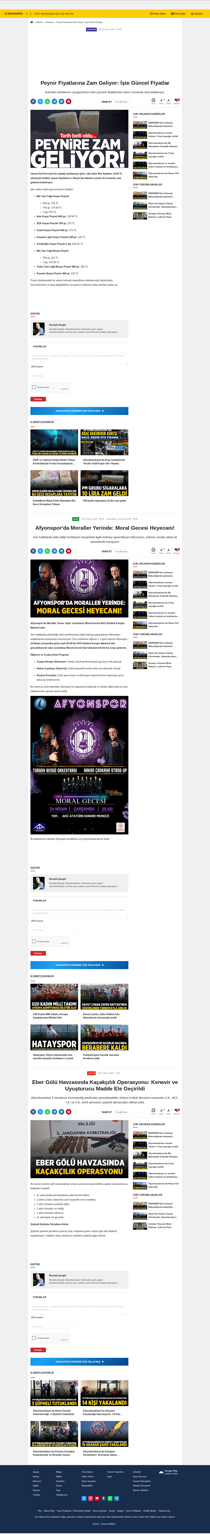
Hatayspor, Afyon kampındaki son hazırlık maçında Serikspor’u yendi (53, 1057)
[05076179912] (110, 1498)
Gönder (38, 399)
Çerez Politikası (133, 1511)
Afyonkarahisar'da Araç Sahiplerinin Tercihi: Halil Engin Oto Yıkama (104, 462)
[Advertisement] (105, 55)
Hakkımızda (164, 1511)
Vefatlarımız (62, 1495)
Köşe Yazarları (89, 1481)
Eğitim (59, 1476)
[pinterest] (68, 101)
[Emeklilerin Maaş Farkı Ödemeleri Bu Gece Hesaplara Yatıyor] (54, 483)
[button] (30, 13)
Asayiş (36, 1472)
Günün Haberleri (115, 1472)
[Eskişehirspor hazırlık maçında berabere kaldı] (104, 1037)
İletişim (120, 1511)
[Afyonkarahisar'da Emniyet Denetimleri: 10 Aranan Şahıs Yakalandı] (104, 1434)
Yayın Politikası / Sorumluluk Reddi (73, 1511)
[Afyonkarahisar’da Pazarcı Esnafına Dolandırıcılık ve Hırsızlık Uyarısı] (54, 1434)
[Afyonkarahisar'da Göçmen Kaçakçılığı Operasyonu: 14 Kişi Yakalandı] (104, 1393)
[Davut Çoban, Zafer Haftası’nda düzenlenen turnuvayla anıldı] (104, 997)
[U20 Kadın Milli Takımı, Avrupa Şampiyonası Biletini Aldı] (54, 997)
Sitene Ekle (49, 1511)
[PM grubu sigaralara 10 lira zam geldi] (104, 483)
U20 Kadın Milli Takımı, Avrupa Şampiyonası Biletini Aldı (50, 1016)
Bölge (59, 1472)
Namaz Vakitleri (140, 1490)
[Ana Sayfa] (31, 22)
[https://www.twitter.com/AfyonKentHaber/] (84, 1498)
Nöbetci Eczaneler (142, 1485)
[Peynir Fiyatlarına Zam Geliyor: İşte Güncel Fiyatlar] (79, 139)
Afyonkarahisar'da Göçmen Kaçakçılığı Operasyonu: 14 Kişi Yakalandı (101, 1412)
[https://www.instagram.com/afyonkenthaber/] (90, 1498)
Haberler (39, 22)
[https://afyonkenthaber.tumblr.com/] (103, 1498)
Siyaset (36, 1490)
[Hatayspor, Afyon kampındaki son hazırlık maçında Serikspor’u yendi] (54, 1037)
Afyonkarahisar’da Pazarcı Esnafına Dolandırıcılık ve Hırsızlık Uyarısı (54, 1453)
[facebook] (33, 101)
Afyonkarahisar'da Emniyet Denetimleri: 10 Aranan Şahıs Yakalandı (100, 1453)
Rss (40, 1511)
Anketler (137, 1472)
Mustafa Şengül (57, 324)
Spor (58, 1490)
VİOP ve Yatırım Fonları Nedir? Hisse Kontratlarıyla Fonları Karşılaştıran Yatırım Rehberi (54, 462)
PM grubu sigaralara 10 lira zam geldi (104, 500)
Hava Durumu (140, 1476)
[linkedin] (61, 101)
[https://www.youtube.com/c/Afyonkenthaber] (97, 1498)
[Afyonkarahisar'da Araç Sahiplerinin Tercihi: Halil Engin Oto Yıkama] (104, 442)
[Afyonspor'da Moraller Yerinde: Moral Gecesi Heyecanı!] (79, 588)
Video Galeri (159, 13)
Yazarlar (198, 13)
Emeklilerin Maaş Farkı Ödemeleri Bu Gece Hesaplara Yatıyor (54, 502)
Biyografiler (87, 1485)
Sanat (59, 1485)
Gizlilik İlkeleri (149, 1511)
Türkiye (36, 1495)
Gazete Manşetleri (142, 1481)
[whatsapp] (47, 101)
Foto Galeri (180, 13)
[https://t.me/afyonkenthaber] (116, 1498)
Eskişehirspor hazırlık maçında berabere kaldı (101, 1057)
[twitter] (40, 101)
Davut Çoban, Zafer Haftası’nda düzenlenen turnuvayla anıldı (101, 1016)
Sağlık (36, 1485)
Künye (112, 1511)
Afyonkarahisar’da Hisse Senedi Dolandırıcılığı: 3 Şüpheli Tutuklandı (53, 1412)
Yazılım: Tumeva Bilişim (104, 1524)
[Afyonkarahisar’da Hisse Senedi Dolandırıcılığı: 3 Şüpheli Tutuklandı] (54, 1393)
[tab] (39, 346)
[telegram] (54, 101)
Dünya (36, 1476)
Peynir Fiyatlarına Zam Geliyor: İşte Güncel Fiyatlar (79, 22)
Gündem (60, 1481)
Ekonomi (50, 22)
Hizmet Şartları (100, 1511)
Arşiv (109, 1476)
